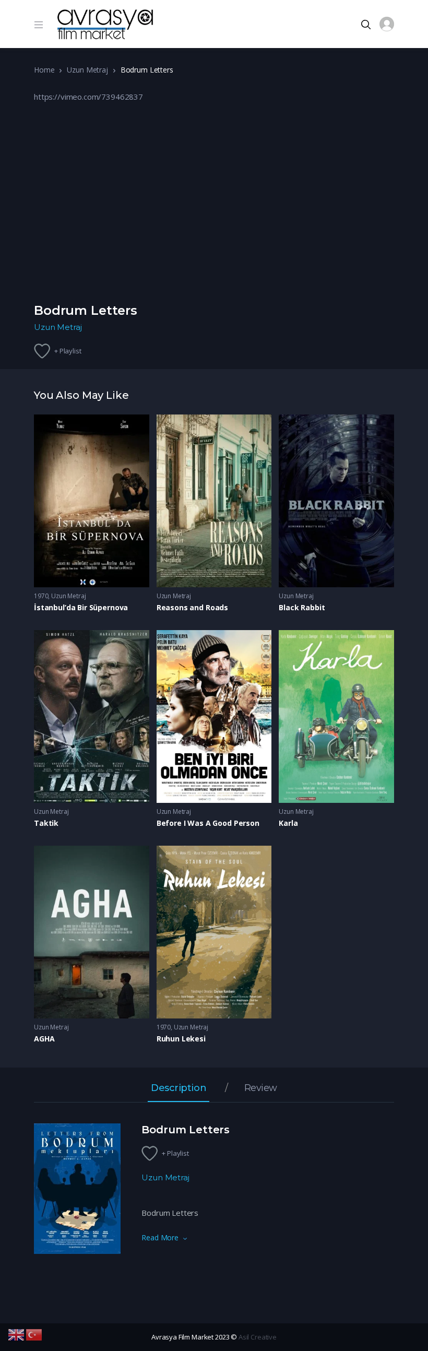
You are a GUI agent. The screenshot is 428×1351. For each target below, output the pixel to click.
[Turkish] (34, 1334)
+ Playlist (67, 350)
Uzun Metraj (87, 70)
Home (44, 70)
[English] (17, 1334)
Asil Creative (258, 1337)
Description (178, 1088)
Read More (160, 1237)
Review (260, 1088)
